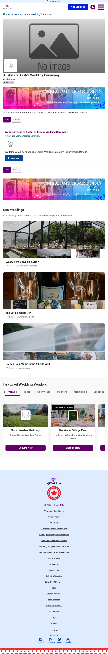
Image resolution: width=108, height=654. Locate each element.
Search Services (54, 594)
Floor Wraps (43, 391)
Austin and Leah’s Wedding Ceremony (31, 75)
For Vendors (54, 564)
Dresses (98, 391)
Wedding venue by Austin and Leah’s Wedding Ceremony (36, 132)
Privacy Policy (54, 517)
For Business (54, 558)
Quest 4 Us (59, 505)
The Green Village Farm (72, 430)
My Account (54, 611)
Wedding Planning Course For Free (54, 534)
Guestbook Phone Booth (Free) (54, 529)
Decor (26, 391)
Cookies (54, 630)
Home (6, 14)
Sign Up (54, 623)
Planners (62, 391)
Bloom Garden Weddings (26, 430)
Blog (54, 588)
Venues (16, 119)
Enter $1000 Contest (54, 582)
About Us (54, 523)
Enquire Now (14, 158)
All (8, 119)
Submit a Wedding (54, 576)
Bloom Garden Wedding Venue (25, 435)
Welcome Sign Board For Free (54, 540)
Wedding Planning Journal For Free (54, 552)
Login (54, 617)
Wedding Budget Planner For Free (54, 546)
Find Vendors (78, 7)
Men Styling (80, 391)
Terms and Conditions (54, 511)
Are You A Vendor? (54, 1)
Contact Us (54, 570)
